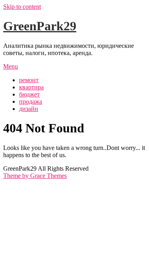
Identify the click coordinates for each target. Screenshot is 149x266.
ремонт (29, 80)
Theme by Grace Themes (35, 175)
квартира (31, 87)
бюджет (29, 94)
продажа (30, 101)
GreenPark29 (39, 26)
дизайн (28, 108)
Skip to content (22, 6)
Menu (10, 66)
